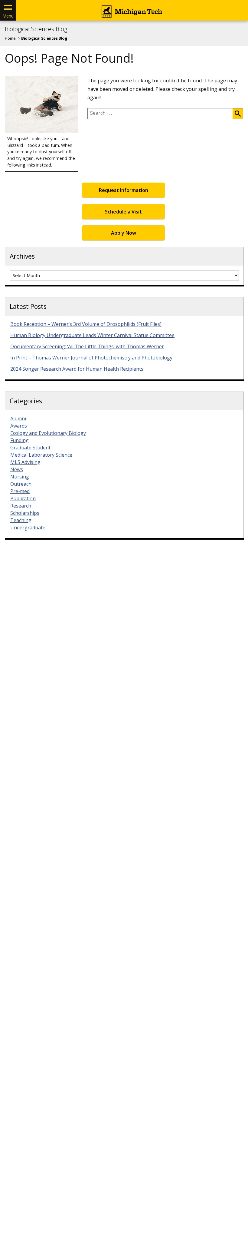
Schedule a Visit (123, 211)
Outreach (20, 484)
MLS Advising (25, 462)
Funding (19, 440)
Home (10, 38)
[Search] (238, 113)
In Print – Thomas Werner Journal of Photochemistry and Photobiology (91, 357)
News (16, 469)
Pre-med (20, 491)
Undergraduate (27, 527)
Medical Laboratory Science (41, 455)
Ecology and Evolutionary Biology (48, 433)
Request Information (123, 190)
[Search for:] (160, 113)
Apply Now (123, 233)
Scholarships (24, 513)
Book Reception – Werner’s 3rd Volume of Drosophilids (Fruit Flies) (86, 324)
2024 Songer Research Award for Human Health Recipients (76, 369)
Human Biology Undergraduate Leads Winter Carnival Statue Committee (92, 335)
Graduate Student (30, 447)
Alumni (18, 418)
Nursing (19, 476)
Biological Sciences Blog (36, 29)
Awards (18, 425)
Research (20, 505)
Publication (23, 498)
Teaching (20, 520)
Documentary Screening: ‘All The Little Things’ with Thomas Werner (87, 346)
